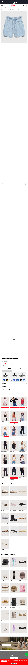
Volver (5, 7)
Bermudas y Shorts (11, 9)
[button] (23, 5)
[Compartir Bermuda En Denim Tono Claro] (2, 354)
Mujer (2, 9)
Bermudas (18, 9)
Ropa (5, 9)
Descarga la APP (14, 658)
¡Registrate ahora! (6, 645)
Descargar (14, 2)
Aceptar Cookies (14, 663)
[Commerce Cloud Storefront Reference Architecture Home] (14, 5)
